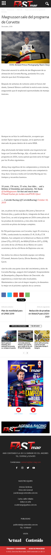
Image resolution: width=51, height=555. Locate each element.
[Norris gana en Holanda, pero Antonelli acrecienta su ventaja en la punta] (9, 336)
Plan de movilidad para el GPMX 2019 (11, 312)
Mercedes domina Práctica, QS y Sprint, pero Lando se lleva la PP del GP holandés (25, 345)
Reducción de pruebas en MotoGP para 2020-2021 (39, 314)
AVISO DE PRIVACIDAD (37, 549)
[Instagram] (23, 468)
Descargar (33, 414)
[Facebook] (17, 468)
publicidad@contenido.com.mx (25, 525)
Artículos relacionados (19, 326)
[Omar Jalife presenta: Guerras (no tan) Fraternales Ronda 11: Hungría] (42, 336)
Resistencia (10, 10)
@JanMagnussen (9, 191)
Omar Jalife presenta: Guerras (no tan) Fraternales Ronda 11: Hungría (41, 345)
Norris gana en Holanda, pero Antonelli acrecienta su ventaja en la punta (8, 345)
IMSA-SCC (20, 10)
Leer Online (18, 414)
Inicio (3, 10)
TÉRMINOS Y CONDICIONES (16, 549)
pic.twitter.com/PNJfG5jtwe (28, 194)
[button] (46, 4)
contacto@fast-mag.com (31, 462)
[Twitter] (28, 468)
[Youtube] (34, 468)
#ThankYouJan (8, 194)
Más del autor (35, 326)
